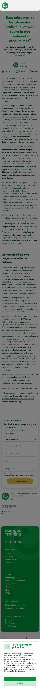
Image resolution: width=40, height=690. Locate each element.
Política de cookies (18, 671)
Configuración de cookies (15, 665)
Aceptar (20, 679)
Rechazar (20, 684)
